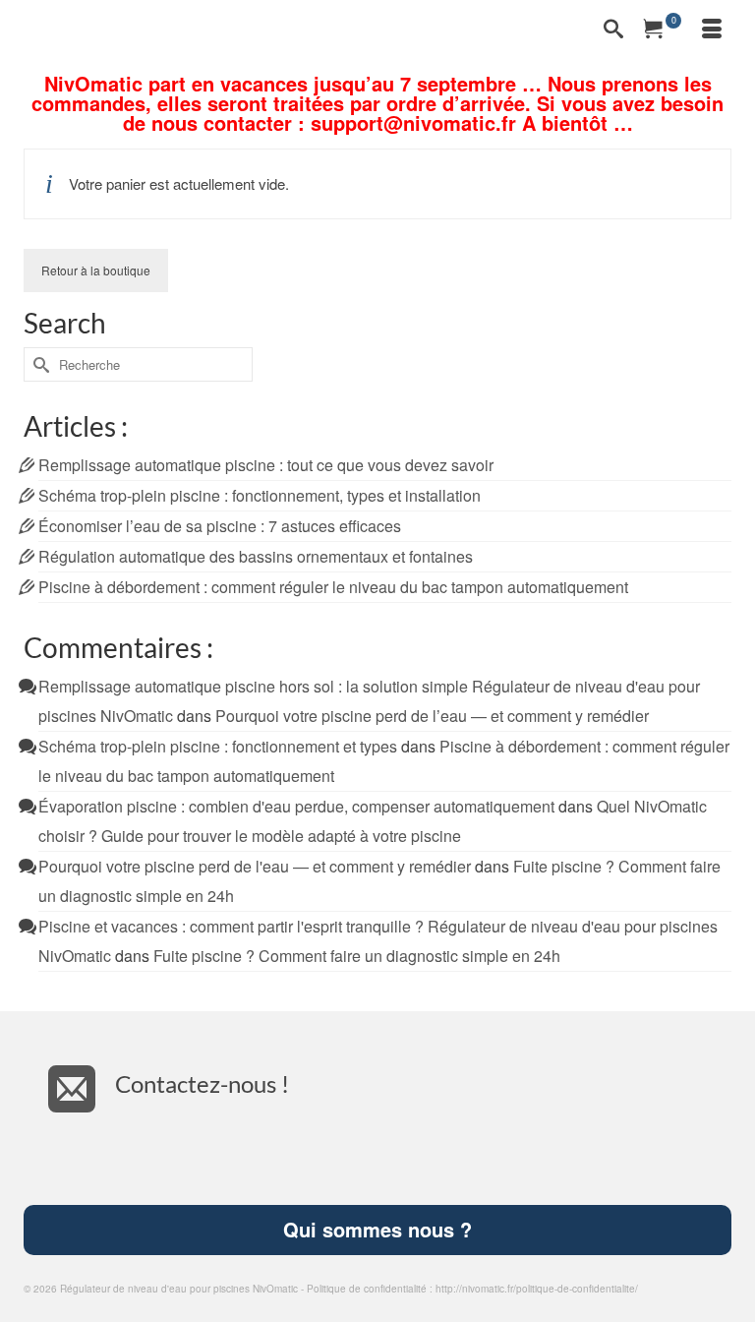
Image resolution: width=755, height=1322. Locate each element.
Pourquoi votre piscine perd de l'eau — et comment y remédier (254, 866)
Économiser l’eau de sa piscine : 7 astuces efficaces (219, 525)
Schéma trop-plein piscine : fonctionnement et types (217, 746)
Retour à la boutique (95, 270)
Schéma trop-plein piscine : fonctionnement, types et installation (259, 495)
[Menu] (711, 29)
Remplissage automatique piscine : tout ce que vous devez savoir (266, 464)
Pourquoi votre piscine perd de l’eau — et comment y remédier (432, 715)
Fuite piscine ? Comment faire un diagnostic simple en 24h (356, 955)
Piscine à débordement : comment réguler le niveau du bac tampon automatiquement (333, 586)
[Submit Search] (38, 364)
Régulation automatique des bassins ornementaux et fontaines (255, 556)
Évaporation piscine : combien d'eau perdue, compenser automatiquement (296, 806)
